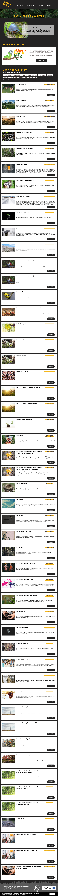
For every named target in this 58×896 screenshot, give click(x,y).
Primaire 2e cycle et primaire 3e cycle (29, 75)
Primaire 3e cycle (42, 75)
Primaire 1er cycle (7, 75)
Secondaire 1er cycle (23, 77)
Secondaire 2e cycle (32, 77)
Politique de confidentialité (22, 894)
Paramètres (46, 894)
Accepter (52, 894)
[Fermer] (56, 894)
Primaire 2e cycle (16, 75)
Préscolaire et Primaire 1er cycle (10, 77)
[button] (29, 3)
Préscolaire (49, 75)
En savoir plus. (12, 889)
